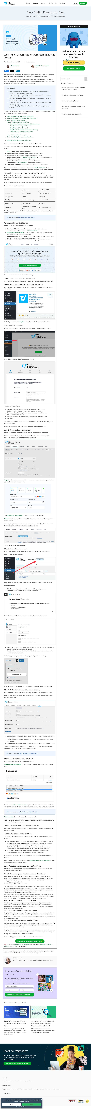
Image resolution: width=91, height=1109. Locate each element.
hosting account (32, 230)
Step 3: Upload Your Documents (19, 128)
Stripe (6, 480)
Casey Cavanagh (15, 65)
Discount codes (8, 817)
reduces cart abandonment (15, 515)
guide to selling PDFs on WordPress (39, 860)
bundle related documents (19, 805)
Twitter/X (48, 944)
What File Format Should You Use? (17, 135)
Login (75, 3)
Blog (56, 3)
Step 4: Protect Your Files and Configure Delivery (24, 130)
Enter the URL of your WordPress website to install (17, 983)
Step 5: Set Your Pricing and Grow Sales (21, 131)
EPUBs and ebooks (39, 167)
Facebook (42, 944)
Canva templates (22, 162)
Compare (43, 3)
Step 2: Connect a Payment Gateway (20, 126)
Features (28, 3)
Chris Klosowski (45, 65)
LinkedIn (6, 946)
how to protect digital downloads (27, 753)
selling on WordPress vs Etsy (26, 217)
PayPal (6, 519)
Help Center (62, 3)
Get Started (83, 3)
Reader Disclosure (30, 62)
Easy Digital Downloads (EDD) (15, 232)
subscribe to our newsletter (22, 944)
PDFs (8, 151)
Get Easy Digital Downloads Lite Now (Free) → (19, 994)
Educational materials (29, 157)
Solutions (35, 3)
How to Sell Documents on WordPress (18, 122)
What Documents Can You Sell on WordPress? (20, 116)
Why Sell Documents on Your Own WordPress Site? (22, 118)
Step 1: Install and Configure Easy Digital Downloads (25, 124)
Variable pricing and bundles (12, 764)
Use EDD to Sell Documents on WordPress (19, 140)
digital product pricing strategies (27, 811)
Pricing (51, 3)
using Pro (21, 322)
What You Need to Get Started (16, 120)
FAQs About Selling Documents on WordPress (20, 137)
